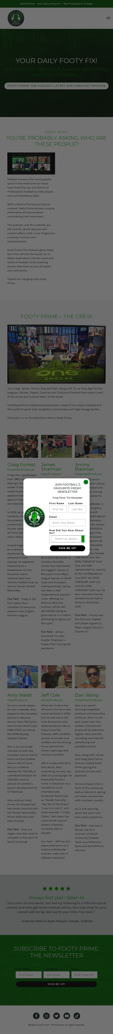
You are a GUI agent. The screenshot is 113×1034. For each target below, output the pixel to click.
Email (53, 517)
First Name (56, 503)
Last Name (75, 503)
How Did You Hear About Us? (66, 531)
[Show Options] (83, 539)
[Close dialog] (86, 482)
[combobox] (67, 539)
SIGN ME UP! (68, 548)
